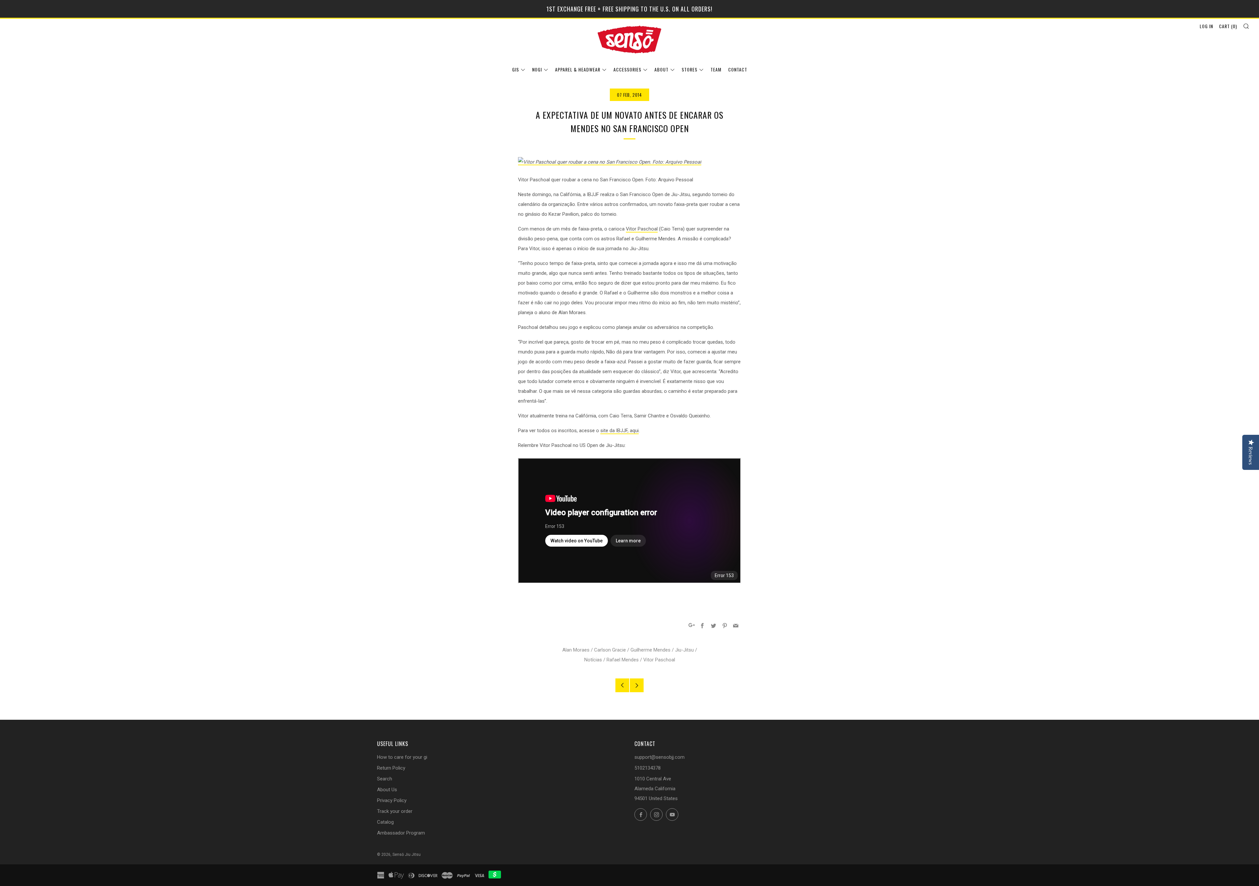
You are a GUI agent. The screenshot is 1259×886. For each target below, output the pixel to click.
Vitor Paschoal (642, 229)
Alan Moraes (576, 650)
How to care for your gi (402, 757)
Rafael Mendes (623, 660)
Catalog (385, 822)
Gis (515, 69)
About (661, 69)
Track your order (394, 811)
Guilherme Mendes (650, 650)
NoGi (537, 69)
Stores (689, 69)
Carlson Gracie (610, 650)
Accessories (627, 69)
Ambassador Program (401, 833)
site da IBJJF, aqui (619, 430)
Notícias (593, 660)
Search (384, 779)
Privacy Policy (392, 800)
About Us (387, 790)
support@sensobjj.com (659, 757)
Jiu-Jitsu (684, 650)
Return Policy (391, 768)
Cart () (1228, 26)
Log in (1206, 26)
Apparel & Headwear (577, 69)
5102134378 (647, 768)
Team (715, 69)
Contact (737, 69)
